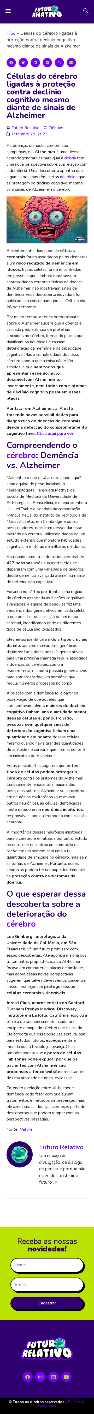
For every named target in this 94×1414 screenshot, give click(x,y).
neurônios (69, 177)
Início (11, 33)
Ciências (56, 128)
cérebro (21, 455)
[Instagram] (40, 1377)
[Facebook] (27, 1377)
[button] (11, 62)
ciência (70, 158)
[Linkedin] (53, 1377)
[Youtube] (66, 1377)
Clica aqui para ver (55, 433)
